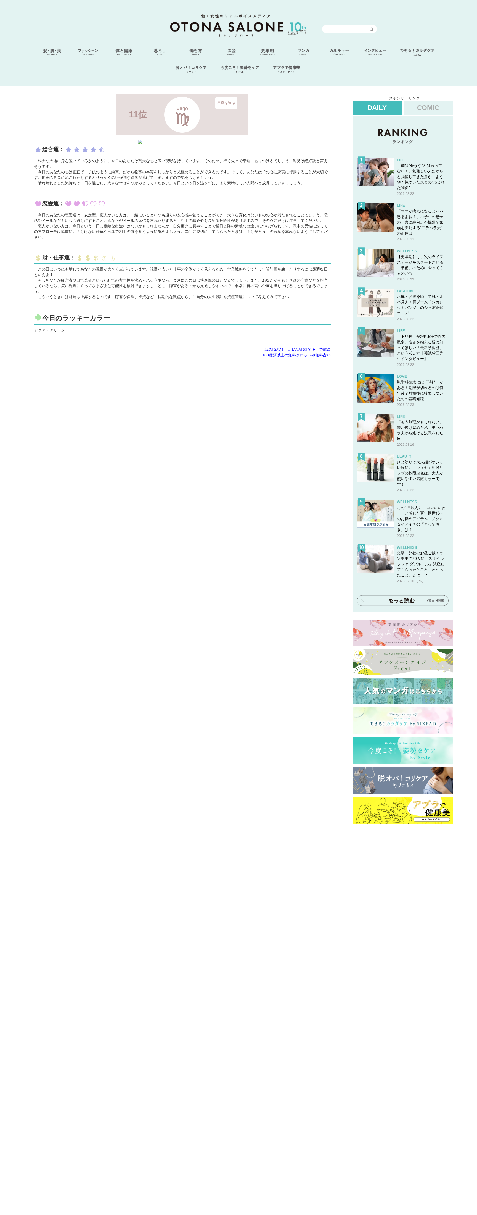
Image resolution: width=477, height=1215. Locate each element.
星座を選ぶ (226, 103)
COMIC (428, 107)
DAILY (377, 107)
